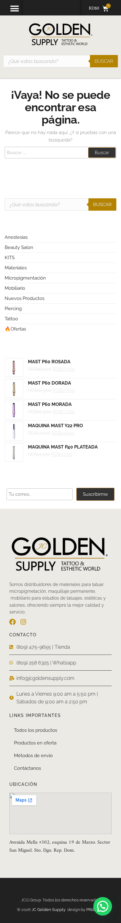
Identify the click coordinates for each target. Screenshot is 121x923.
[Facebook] (12, 622)
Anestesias (16, 237)
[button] (14, 8)
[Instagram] (23, 622)
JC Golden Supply (49, 909)
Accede (50, 7)
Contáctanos (27, 768)
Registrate (69, 7)
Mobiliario (15, 288)
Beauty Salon (19, 247)
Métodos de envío (33, 755)
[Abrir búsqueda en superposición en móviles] (60, 61)
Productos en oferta (35, 743)
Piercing (13, 308)
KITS (10, 257)
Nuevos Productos (24, 298)
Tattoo (11, 319)
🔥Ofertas (15, 329)
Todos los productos (35, 730)
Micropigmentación (25, 278)
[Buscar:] (60, 152)
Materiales (16, 268)
